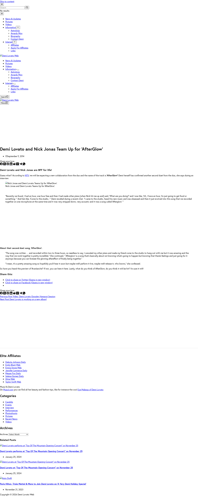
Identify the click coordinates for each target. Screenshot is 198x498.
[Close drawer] (2, 13)
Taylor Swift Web (13, 381)
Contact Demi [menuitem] (17, 39)
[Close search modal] (2, 4)
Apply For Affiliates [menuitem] (19, 47)
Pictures (9, 416)
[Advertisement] (99, 124)
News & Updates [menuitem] (13, 18)
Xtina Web (10, 379)
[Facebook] (1, 164)
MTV (27, 175)
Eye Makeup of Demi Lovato (90, 389)
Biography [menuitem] (15, 36)
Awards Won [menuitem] (16, 33)
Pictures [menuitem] (9, 21)
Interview (9, 407)
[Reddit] (14, 164)
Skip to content (7, 1)
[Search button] (27, 7)
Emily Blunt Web (12, 364)
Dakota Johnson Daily (15, 362)
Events (8, 404)
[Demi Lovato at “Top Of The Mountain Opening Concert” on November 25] (35, 461)
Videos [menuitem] (8, 24)
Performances (11, 410)
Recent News (11, 418)
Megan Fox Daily (13, 373)
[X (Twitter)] (4, 164)
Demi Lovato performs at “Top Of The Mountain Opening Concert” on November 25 (41, 451)
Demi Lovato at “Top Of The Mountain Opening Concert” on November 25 (36, 467)
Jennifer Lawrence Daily (16, 370)
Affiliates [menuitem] (15, 45)
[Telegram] (21, 164)
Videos (8, 421)
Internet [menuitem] (9, 41)
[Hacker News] (17, 164)
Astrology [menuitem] (15, 30)
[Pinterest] (8, 164)
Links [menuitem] (13, 50)
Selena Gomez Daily (14, 376)
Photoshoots (11, 413)
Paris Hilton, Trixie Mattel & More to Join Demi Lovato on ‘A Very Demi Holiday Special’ (43, 483)
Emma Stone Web (13, 367)
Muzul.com (8, 389)
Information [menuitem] (10, 27)
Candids (9, 402)
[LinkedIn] (11, 164)
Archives (4, 434)
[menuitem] (18, 27)
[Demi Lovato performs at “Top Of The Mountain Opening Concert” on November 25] (39, 445)
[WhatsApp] (24, 164)
